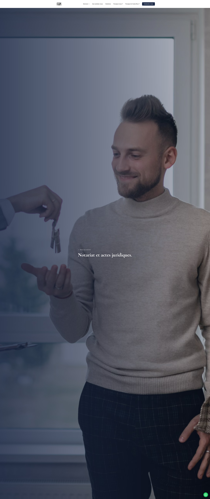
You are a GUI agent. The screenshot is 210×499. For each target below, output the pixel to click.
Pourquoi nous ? (118, 4)
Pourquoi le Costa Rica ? (132, 4)
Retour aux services (85, 249)
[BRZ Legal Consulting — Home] (59, 4)
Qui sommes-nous (97, 4)
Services (85, 4)
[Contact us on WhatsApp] (205, 494)
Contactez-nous (148, 4)
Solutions (108, 4)
